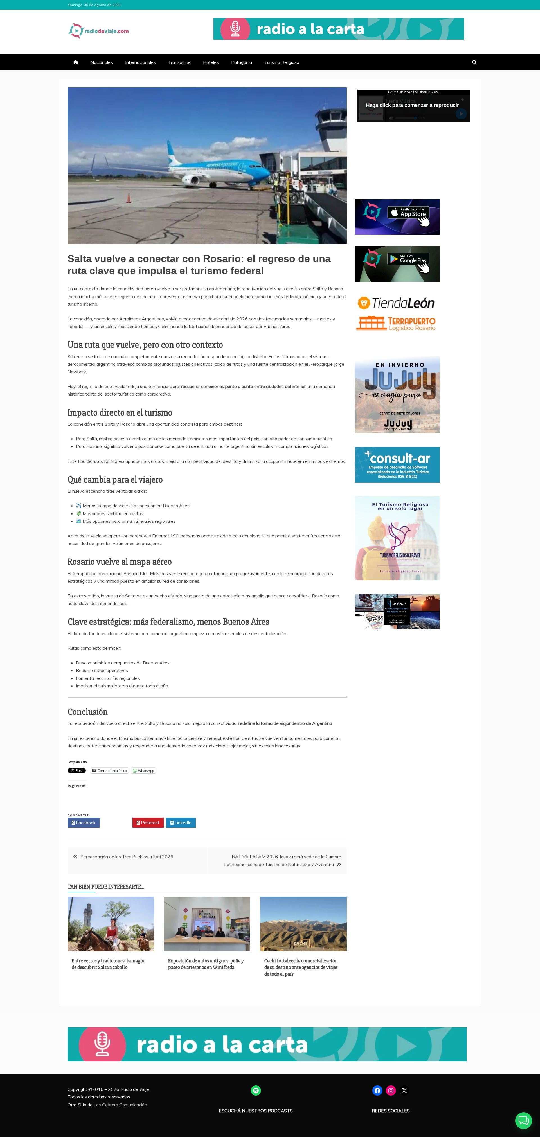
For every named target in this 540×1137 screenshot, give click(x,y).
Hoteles (211, 62)
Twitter (118, 822)
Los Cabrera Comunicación (120, 1104)
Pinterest (149, 822)
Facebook (85, 822)
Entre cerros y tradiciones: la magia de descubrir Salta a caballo (108, 964)
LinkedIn (183, 822)
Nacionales (102, 62)
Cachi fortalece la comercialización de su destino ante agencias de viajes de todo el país (301, 967)
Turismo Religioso (281, 62)
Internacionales (140, 62)
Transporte (179, 62)
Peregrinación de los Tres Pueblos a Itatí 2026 (126, 856)
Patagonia (241, 62)
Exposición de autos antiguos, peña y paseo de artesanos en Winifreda (206, 964)
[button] (523, 1120)
